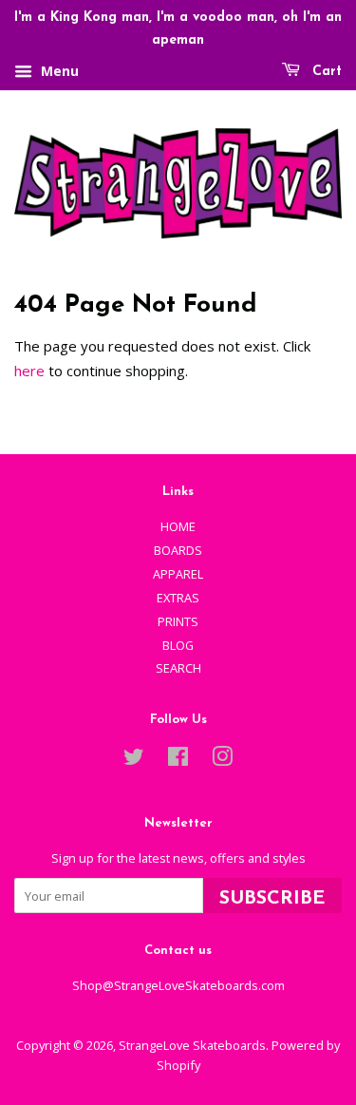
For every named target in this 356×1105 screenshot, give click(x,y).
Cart (325, 72)
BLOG (178, 645)
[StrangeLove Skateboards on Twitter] (133, 760)
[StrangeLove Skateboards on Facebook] (178, 760)
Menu (58, 71)
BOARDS (178, 550)
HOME (178, 526)
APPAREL (178, 573)
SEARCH (178, 667)
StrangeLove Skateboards (192, 1045)
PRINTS (178, 621)
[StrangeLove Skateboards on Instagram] (222, 760)
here (29, 370)
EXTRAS (178, 597)
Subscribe (272, 898)
